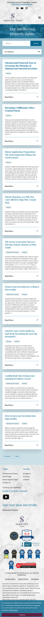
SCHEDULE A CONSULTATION (22, 4)
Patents (8, 73)
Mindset (8, 341)
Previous (7, 456)
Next (17, 456)
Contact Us (6, 482)
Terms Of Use (23, 579)
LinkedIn (26, 479)
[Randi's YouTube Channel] (6, 498)
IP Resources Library (9, 473)
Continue (22, 615)
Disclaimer (35, 579)
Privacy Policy (10, 579)
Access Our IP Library (10, 510)
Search (36, 43)
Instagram (26, 473)
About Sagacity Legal (10, 479)
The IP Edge (6, 476)
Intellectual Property (12, 252)
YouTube (26, 476)
